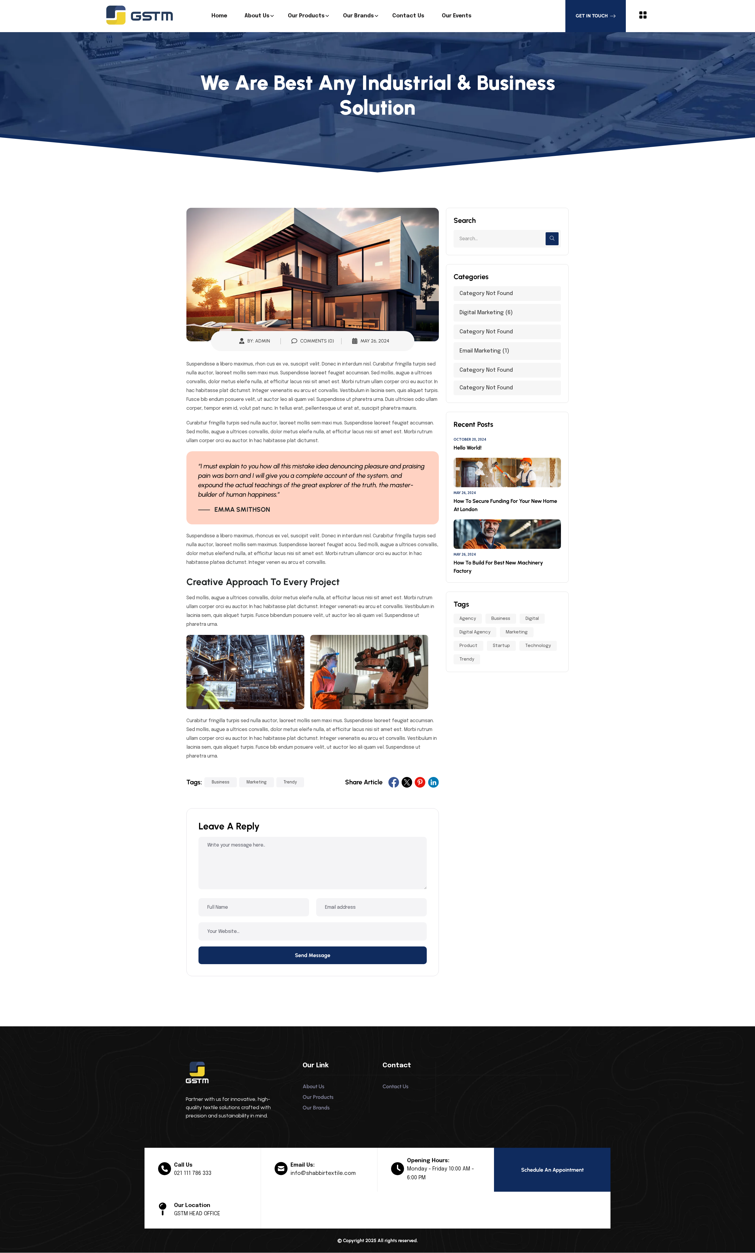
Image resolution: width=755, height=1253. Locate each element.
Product (468, 645)
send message (312, 955)
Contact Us (395, 1086)
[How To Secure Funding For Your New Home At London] (507, 472)
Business (220, 782)
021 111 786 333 (192, 1173)
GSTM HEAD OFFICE (197, 1213)
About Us (257, 16)
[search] (552, 238)
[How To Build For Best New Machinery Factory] (507, 534)
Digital (532, 618)
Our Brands (358, 16)
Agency (467, 618)
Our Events (457, 16)
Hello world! (468, 447)
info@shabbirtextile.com (323, 1173)
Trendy (290, 782)
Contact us (408, 16)
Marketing (257, 782)
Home (219, 16)
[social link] (393, 782)
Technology (538, 645)
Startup (501, 645)
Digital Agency (474, 632)
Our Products (306, 16)
